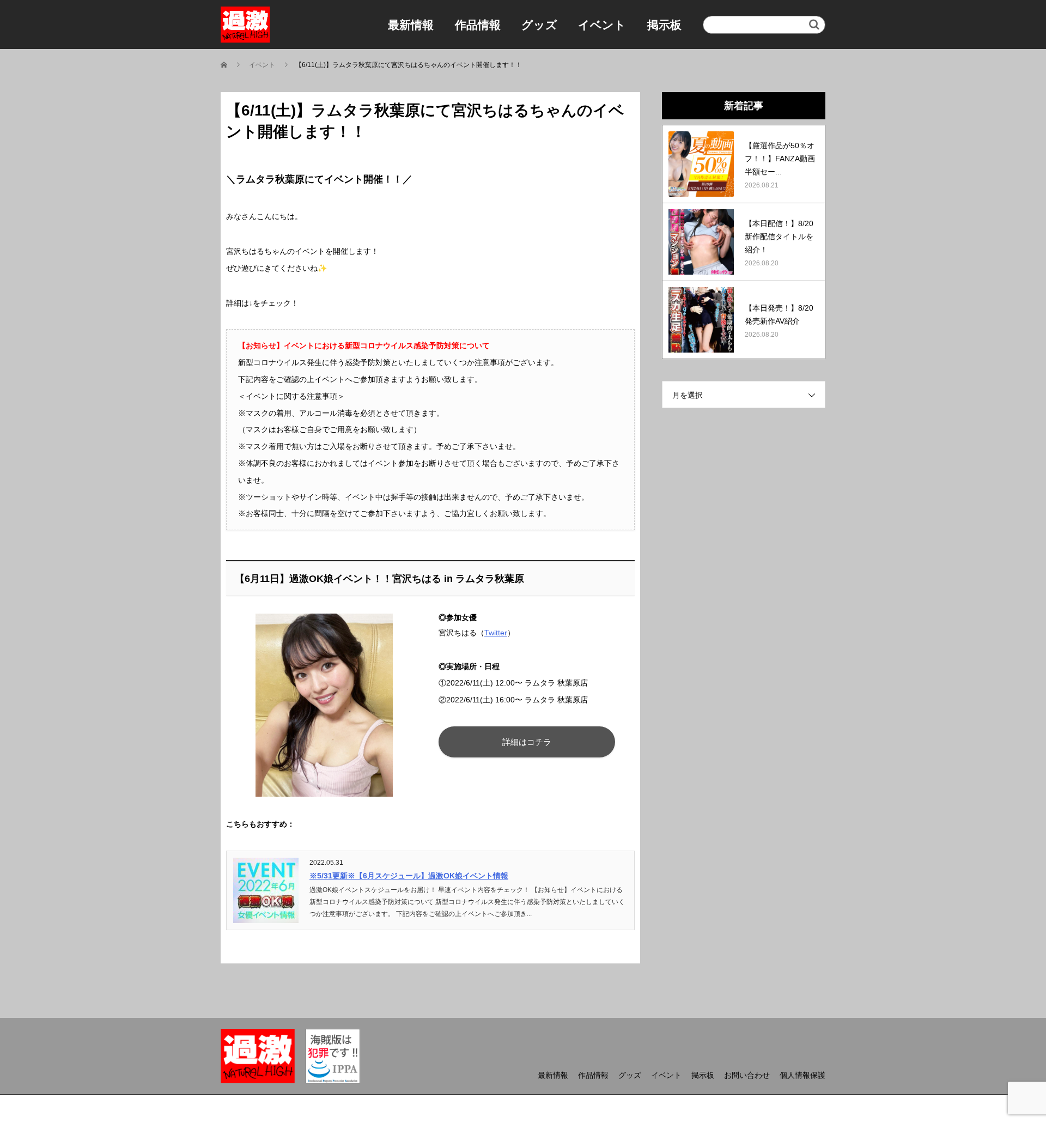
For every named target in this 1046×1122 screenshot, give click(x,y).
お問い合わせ (747, 1075)
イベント (602, 25)
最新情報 (411, 25)
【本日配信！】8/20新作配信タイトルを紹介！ (779, 236)
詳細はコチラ (526, 742)
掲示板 (664, 25)
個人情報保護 (802, 1075)
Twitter (495, 632)
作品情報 (478, 25)
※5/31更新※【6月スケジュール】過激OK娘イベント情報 (408, 875)
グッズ (539, 25)
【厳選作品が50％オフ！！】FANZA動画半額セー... (780, 158)
